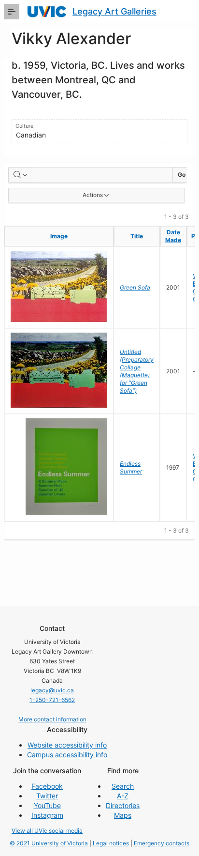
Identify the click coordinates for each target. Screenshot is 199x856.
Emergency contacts (161, 843)
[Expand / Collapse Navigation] (11, 11)
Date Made (173, 236)
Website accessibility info (67, 745)
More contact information (52, 719)
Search (123, 786)
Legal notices (111, 843)
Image (59, 236)
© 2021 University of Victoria (49, 843)
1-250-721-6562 (52, 699)
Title (136, 236)
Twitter (47, 796)
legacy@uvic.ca (52, 690)
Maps (122, 815)
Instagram (47, 815)
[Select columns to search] (21, 175)
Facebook (47, 786)
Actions (93, 195)
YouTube (47, 805)
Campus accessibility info (67, 754)
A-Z (122, 796)
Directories (123, 805)
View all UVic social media (47, 830)
